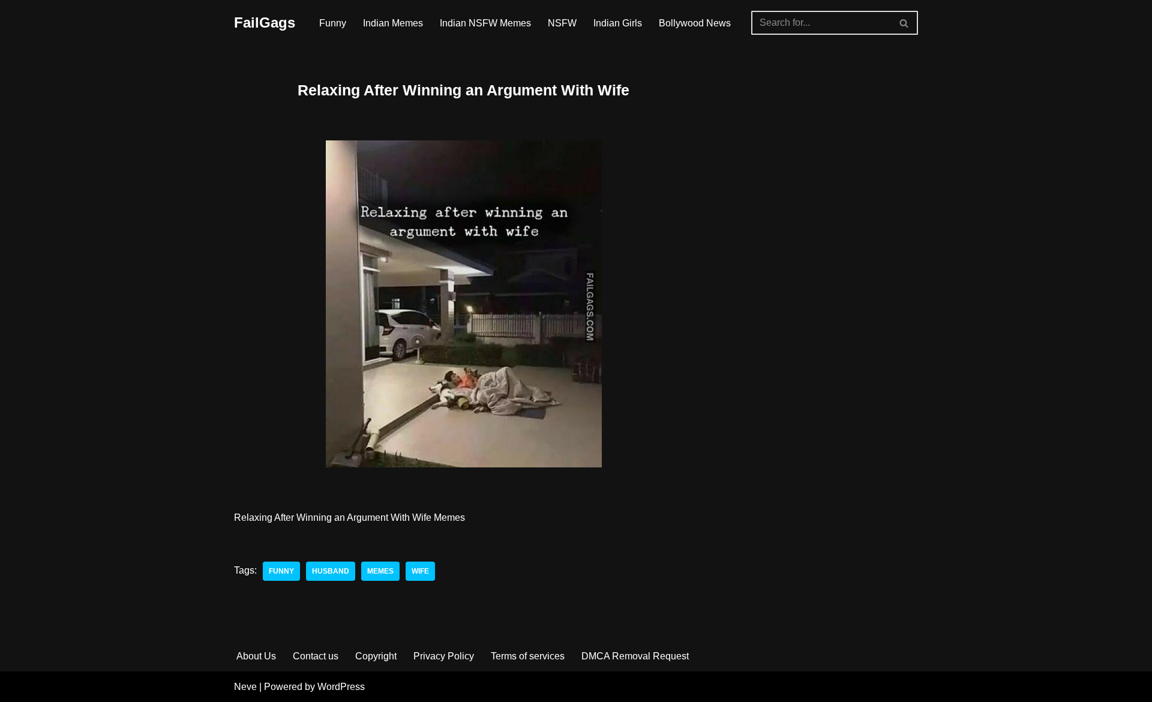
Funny (332, 23)
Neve (245, 687)
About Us (256, 656)
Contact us (315, 656)
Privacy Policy (443, 656)
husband (330, 571)
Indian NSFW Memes (485, 23)
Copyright (376, 656)
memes (380, 571)
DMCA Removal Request (635, 656)
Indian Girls (617, 23)
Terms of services (528, 656)
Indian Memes (393, 23)
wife (420, 571)
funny (281, 571)
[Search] (904, 23)
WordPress (341, 687)
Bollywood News (695, 23)
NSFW (562, 23)
